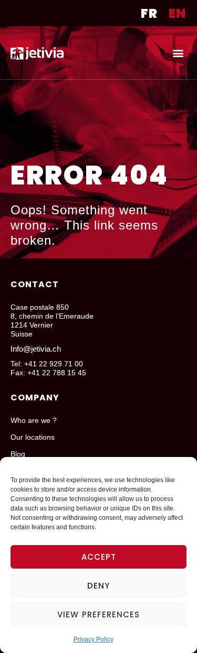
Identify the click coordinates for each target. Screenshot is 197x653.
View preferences (98, 614)
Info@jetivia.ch (36, 348)
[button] (177, 52)
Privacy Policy (93, 639)
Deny (98, 585)
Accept (98, 556)
